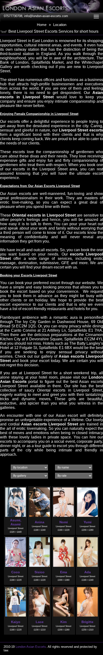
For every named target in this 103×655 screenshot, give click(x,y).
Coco (15, 572)
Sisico (39, 572)
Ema (63, 572)
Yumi (88, 522)
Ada (87, 572)
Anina (39, 522)
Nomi (63, 522)
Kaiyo (15, 622)
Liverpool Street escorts (81, 130)
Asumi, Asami (15, 522)
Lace (40, 622)
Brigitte (87, 622)
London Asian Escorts (31, 647)
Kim (63, 622)
